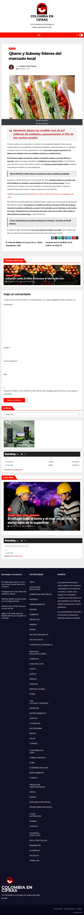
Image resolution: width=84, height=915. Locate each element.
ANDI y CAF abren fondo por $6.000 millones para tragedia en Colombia (14, 616)
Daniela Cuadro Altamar (27, 66)
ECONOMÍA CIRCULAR (39, 768)
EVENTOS (34, 718)
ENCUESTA (34, 855)
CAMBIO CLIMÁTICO (38, 758)
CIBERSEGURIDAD (37, 787)
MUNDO (33, 630)
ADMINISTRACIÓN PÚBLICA (41, 594)
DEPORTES (34, 708)
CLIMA (32, 763)
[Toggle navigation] (39, 35)
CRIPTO (33, 669)
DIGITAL (33, 792)
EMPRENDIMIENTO (37, 604)
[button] (77, 35)
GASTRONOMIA (36, 728)
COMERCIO (34, 659)
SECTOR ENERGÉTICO (39, 635)
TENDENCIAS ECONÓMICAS (41, 645)
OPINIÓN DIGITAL (69, 909)
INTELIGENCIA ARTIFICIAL (40, 802)
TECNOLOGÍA (58, 909)
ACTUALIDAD (35, 587)
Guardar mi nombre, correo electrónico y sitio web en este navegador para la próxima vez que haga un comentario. (41, 392)
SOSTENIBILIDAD (34, 515)
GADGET (33, 797)
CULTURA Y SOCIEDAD (39, 703)
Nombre (7, 348)
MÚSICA (33, 733)
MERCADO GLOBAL (37, 689)
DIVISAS (33, 674)
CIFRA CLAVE (35, 835)
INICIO (32, 582)
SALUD (32, 738)
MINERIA (19, 515)
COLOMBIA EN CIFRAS (42, 18)
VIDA (31, 701)
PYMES (32, 694)
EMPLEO (33, 679)
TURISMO (33, 743)
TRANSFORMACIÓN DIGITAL (41, 807)
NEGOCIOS (12, 48)
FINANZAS (34, 684)
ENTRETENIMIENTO (38, 713)
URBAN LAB (34, 860)
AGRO (32, 753)
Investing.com (17, 469)
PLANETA (25, 515)
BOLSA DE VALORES (38, 654)
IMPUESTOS (34, 619)
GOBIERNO (34, 614)
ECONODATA (35, 850)
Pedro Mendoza (28, 281)
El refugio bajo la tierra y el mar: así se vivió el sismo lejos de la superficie (42, 521)
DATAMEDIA (34, 833)
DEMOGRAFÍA (35, 845)
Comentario (8, 304)
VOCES (32, 814)
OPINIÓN (33, 821)
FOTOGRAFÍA (35, 723)
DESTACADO (9, 275)
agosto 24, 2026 (16, 526)
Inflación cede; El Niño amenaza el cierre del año (35, 278)
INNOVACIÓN (35, 785)
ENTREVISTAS (35, 816)
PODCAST (34, 826)
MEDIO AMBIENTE (37, 773)
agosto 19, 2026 (13, 281)
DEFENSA (34, 599)
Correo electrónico (11, 361)
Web (5, 374)
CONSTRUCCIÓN (36, 664)
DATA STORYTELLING (38, 840)
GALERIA (33, 609)
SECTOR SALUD (36, 640)
